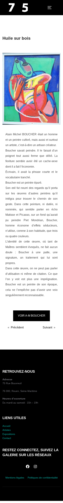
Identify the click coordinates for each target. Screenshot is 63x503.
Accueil (6, 426)
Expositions (8, 434)
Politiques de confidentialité (43, 477)
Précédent (17, 327)
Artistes (6, 430)
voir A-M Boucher (31, 315)
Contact (6, 438)
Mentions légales (14, 477)
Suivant (47, 327)
